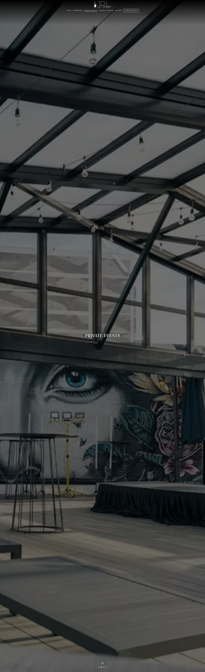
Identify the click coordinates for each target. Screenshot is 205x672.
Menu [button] (69, 10)
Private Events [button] (90, 10)
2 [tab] (101, 667)
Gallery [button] (118, 10)
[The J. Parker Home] (102, 4)
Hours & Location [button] (106, 10)
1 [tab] (99, 667)
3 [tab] (104, 667)
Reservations (131, 10)
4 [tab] (106, 667)
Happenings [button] (78, 10)
